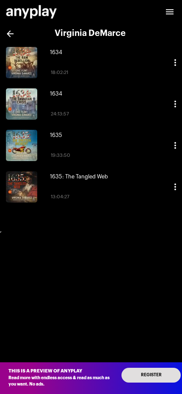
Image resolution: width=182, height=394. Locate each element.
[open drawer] (170, 12)
